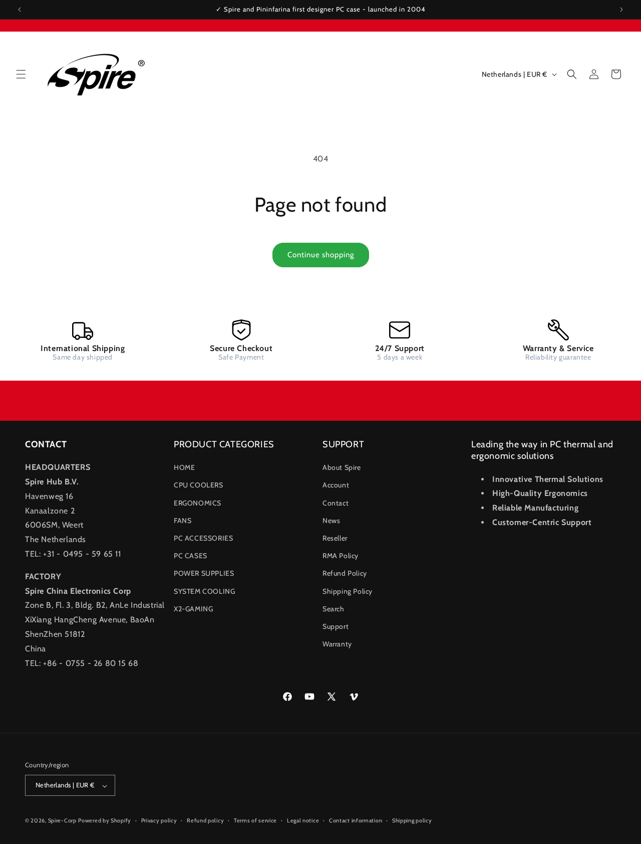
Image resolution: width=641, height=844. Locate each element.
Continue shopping (320, 254)
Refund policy (205, 820)
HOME (184, 467)
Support (336, 626)
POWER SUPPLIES (204, 573)
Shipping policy (412, 820)
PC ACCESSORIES (203, 538)
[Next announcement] (621, 9)
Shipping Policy (348, 591)
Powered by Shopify (104, 820)
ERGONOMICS (197, 503)
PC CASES (190, 555)
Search (334, 608)
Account (336, 484)
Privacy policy (159, 820)
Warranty (337, 643)
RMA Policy (341, 555)
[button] (21, 74)
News (331, 520)
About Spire (342, 467)
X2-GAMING (193, 608)
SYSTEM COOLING (204, 591)
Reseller (335, 538)
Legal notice (303, 820)
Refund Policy (345, 573)
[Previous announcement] (20, 9)
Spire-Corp (62, 820)
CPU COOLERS (198, 484)
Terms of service (255, 820)
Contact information (355, 820)
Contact (336, 503)
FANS (182, 520)
